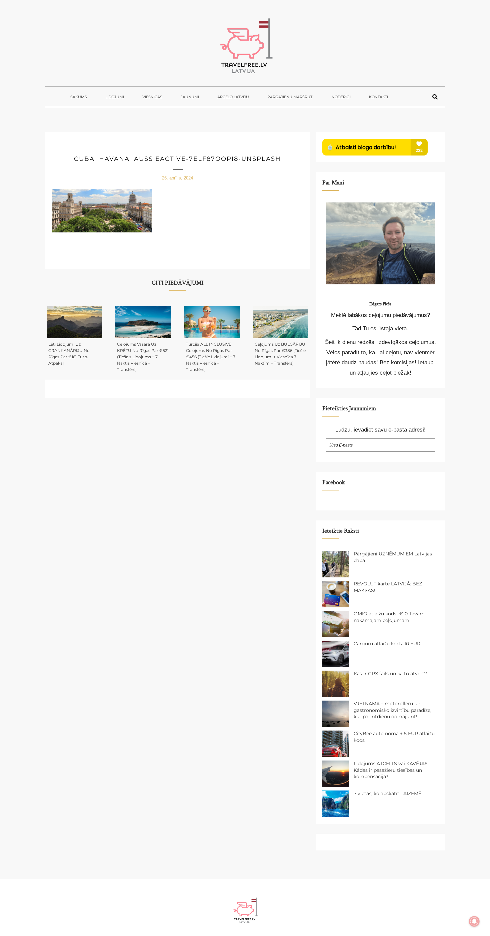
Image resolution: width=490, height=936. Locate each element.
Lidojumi (114, 97)
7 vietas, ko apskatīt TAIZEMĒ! (388, 793)
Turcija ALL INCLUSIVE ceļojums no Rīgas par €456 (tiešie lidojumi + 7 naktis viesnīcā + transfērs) (210, 357)
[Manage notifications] (474, 921)
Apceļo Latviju (233, 97)
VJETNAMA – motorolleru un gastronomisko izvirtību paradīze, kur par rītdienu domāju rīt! (392, 710)
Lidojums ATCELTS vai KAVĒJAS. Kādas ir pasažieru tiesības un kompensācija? (391, 770)
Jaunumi (190, 97)
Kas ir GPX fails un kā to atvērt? (390, 674)
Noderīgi (341, 97)
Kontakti (378, 97)
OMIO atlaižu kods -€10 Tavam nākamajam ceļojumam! (389, 617)
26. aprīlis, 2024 (177, 177)
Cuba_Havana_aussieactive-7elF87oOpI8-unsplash (177, 158)
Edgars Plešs (380, 304)
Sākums (78, 97)
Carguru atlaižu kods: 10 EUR (387, 644)
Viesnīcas (152, 97)
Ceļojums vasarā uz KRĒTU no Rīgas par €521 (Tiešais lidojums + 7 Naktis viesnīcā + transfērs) (143, 357)
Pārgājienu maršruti (290, 97)
